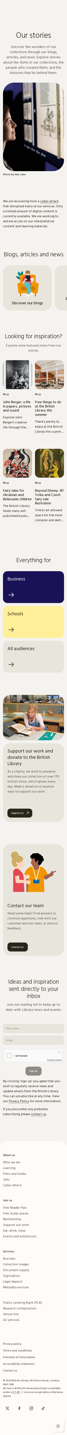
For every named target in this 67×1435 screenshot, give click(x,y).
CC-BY (16, 1392)
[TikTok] (43, 1408)
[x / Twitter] (7, 1408)
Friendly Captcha (54, 1060)
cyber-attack (49, 201)
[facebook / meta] (19, 1408)
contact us (38, 1114)
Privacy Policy (19, 1101)
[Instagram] (31, 1408)
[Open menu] (58, 1426)
